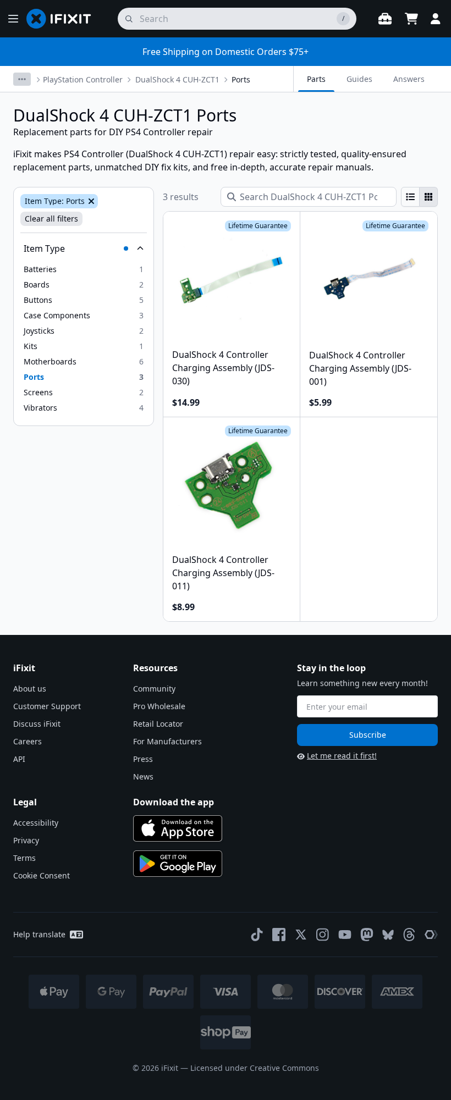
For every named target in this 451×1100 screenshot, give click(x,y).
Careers (27, 741)
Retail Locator (158, 723)
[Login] (435, 18)
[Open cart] (411, 19)
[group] (419, 197)
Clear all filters (51, 218)
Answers (409, 79)
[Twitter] (300, 934)
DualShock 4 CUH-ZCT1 (177, 79)
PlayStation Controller (83, 79)
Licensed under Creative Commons (254, 1068)
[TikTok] (256, 934)
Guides (359, 79)
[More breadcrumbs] (22, 79)
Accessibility (35, 822)
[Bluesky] (388, 935)
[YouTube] (344, 934)
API (19, 759)
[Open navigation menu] (13, 19)
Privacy (26, 840)
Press (143, 759)
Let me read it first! (342, 755)
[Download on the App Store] (177, 828)
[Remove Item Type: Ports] (90, 201)
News (143, 776)
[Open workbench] (385, 19)
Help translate (39, 934)
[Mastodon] (366, 934)
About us (29, 688)
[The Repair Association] (431, 934)
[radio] (410, 197)
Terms (24, 858)
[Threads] (409, 934)
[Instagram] (322, 934)
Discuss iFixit (37, 723)
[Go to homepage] (63, 19)
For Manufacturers (167, 741)
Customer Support (47, 706)
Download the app (173, 802)
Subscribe (367, 734)
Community (154, 688)
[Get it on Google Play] (177, 863)
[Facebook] (278, 934)
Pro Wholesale (159, 706)
